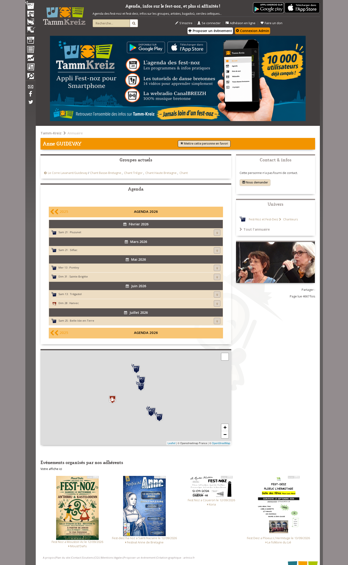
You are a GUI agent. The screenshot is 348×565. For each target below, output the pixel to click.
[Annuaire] (30, 50)
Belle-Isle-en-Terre (82, 320)
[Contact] (30, 88)
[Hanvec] (112, 399)
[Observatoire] (30, 59)
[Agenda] (30, 41)
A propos (49, 557)
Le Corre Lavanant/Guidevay (67, 173)
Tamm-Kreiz (51, 133)
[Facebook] (30, 95)
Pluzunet (75, 232)
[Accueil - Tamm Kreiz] (64, 14)
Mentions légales (112, 557)
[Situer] (217, 232)
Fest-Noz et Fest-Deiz (263, 219)
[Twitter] (30, 104)
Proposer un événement (140, 557)
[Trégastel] (136, 369)
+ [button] (225, 427)
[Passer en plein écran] (224, 356)
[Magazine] (30, 67)
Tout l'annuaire (256, 229)
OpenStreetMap (221, 443)
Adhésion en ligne (242, 23)
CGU (97, 557)
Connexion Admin (254, 30)
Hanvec (74, 303)
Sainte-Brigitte (78, 276)
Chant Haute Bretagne (161, 173)
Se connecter (211, 23)
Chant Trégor (133, 173)
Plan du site (63, 557)
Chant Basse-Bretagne (105, 173)
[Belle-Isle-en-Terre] (141, 386)
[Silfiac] (151, 412)
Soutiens (88, 557)
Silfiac (73, 250)
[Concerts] (30, 14)
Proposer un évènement (212, 30)
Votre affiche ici (51, 469)
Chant (183, 173)
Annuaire (75, 133)
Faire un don (273, 23)
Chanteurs (290, 219)
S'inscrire (185, 23)
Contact (76, 557)
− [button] (225, 434)
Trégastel (76, 294)
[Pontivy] (159, 417)
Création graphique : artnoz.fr (175, 557)
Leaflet (171, 443)
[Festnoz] (30, 5)
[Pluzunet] (142, 380)
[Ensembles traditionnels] (30, 27)
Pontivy (74, 267)
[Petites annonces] (30, 77)
